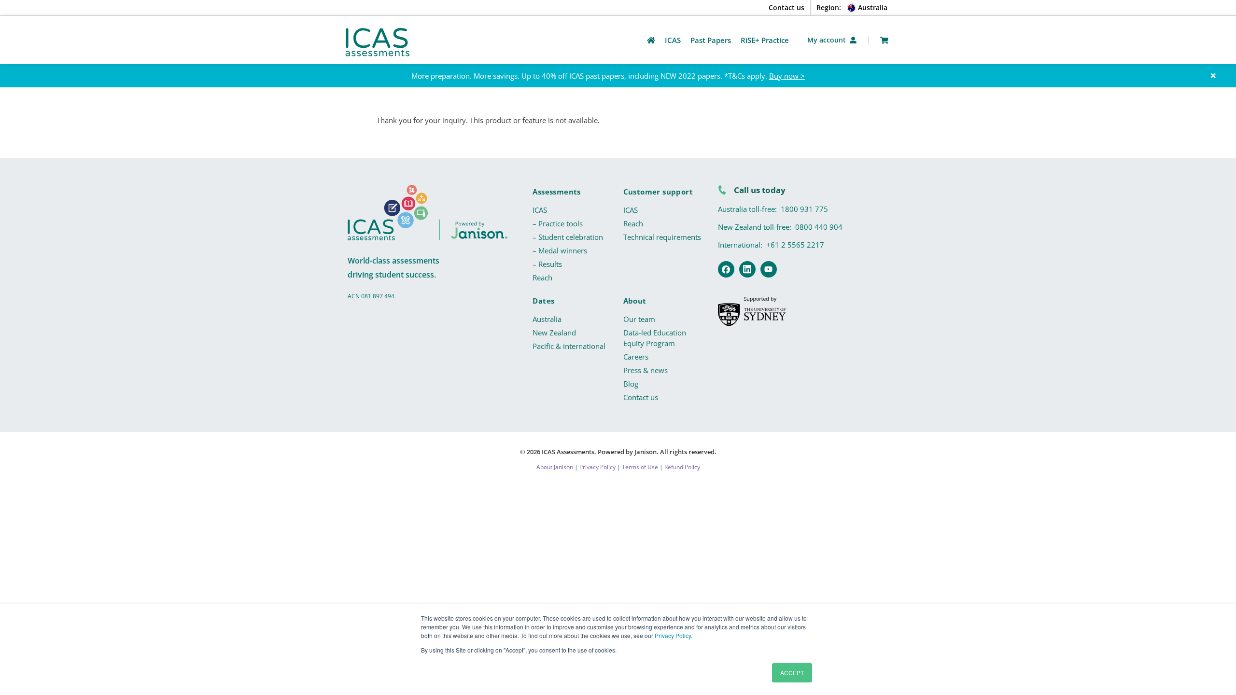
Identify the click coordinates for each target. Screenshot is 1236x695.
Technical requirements (662, 237)
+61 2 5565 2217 (795, 245)
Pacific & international (569, 346)
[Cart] (884, 40)
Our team (639, 319)
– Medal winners (560, 250)
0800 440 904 (819, 227)
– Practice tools (558, 223)
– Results (547, 264)
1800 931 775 (804, 209)
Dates (543, 301)
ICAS (540, 210)
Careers (635, 356)
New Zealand (554, 332)
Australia (547, 319)
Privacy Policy (673, 635)
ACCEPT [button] (792, 672)
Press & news (645, 370)
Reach (542, 277)
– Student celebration (568, 237)
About (634, 301)
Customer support (658, 191)
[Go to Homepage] (651, 40)
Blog (630, 384)
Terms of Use (640, 467)
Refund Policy (682, 467)
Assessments (556, 191)
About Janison (554, 467)
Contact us (786, 7)
